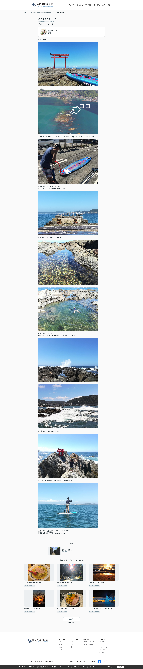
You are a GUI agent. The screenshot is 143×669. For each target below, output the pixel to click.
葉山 (60, 647)
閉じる (120, 667)
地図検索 (71, 5)
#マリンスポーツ (47, 24)
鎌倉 (60, 642)
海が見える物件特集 (89, 642)
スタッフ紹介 (106, 5)
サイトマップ (70, 661)
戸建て (72, 644)
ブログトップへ (71, 622)
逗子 (60, 644)
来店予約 (102, 649)
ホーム (64, 5)
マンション (74, 642)
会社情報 (97, 5)
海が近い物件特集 (88, 644)
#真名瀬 (40, 24)
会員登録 (80, 5)
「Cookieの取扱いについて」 (99, 667)
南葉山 (61, 649)
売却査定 (88, 5)
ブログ (101, 644)
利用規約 (93, 661)
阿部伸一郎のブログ (44, 21)
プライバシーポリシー (82, 661)
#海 (53, 24)
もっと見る (71, 619)
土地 (72, 647)
